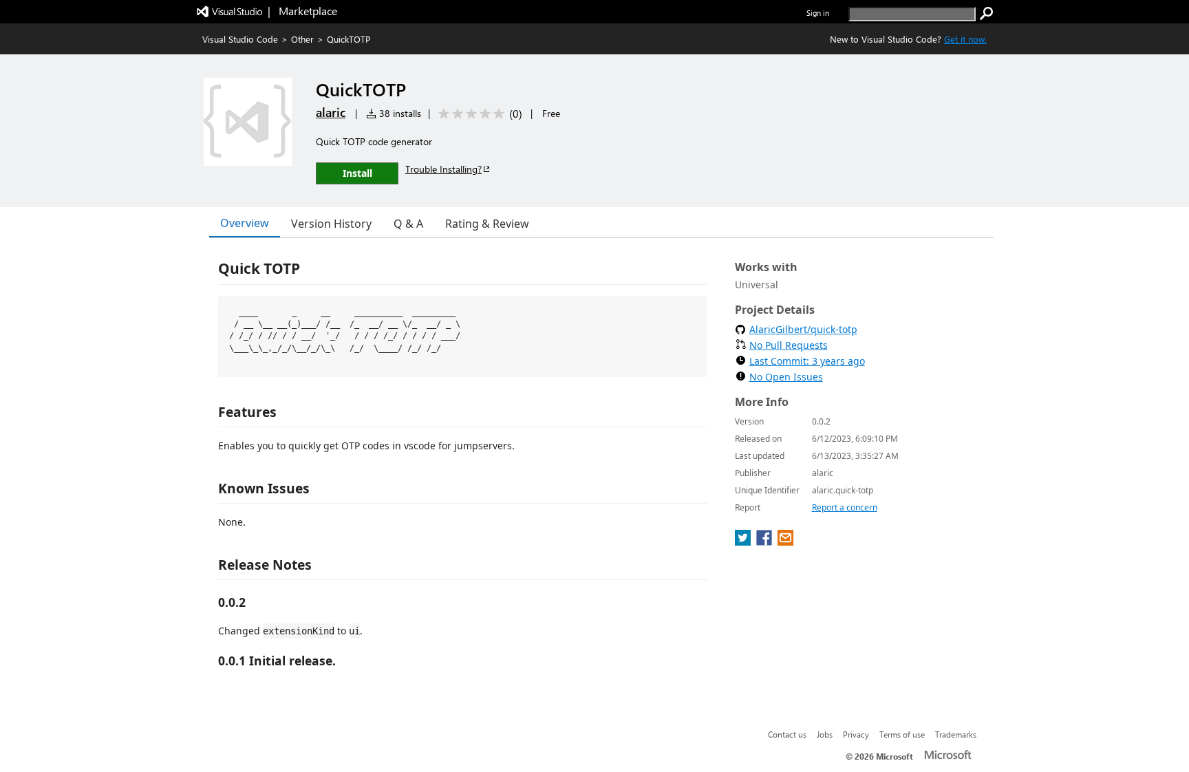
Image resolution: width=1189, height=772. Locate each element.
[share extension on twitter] (744, 541)
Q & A (408, 223)
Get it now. (965, 39)
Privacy (856, 734)
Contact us (787, 734)
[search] (987, 14)
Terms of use (902, 734)
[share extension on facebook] (765, 541)
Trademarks (955, 734)
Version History (331, 223)
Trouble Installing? (443, 168)
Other (302, 39)
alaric (330, 112)
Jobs (825, 734)
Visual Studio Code (240, 39)
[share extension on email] (785, 541)
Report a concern (844, 507)
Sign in (817, 13)
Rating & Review (487, 223)
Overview (244, 222)
